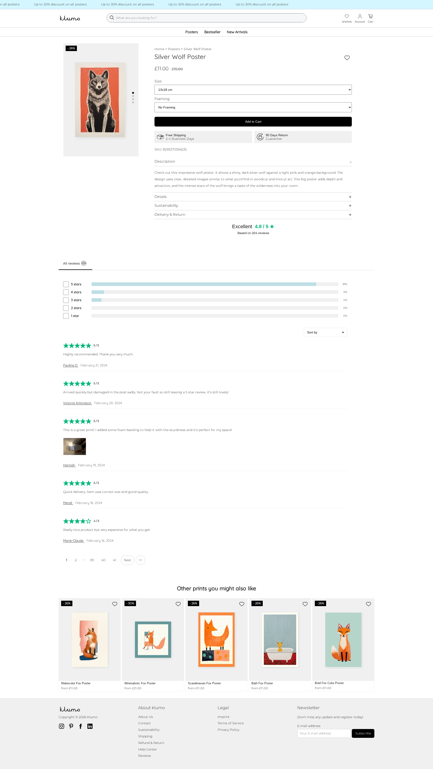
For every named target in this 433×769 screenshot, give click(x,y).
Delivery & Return (169, 214)
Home (159, 49)
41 (114, 560)
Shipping (145, 736)
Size (158, 81)
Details (160, 197)
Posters (191, 32)
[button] (133, 93)
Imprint (224, 717)
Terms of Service (231, 723)
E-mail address (308, 726)
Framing (162, 99)
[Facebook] (82, 726)
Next (127, 560)
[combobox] (206, 18)
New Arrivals (237, 32)
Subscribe (363, 733)
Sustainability (166, 205)
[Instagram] (63, 726)
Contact (144, 723)
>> (140, 560)
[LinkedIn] (91, 726)
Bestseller (212, 32)
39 (92, 560)
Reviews (144, 756)
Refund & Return (151, 743)
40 (103, 560)
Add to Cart (253, 121)
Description (164, 161)
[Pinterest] (72, 726)
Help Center (147, 749)
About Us (145, 717)
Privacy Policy (228, 730)
